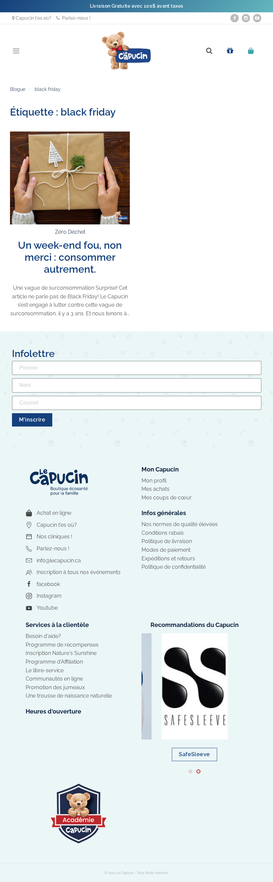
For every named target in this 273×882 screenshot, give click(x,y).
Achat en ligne (54, 513)
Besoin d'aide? (43, 636)
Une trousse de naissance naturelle (69, 696)
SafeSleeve (194, 754)
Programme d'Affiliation (54, 662)
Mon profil (153, 480)
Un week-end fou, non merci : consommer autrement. (70, 257)
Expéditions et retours (168, 558)
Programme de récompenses (62, 645)
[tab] (190, 771)
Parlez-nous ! (75, 18)
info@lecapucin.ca (59, 560)
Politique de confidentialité (173, 567)
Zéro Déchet (70, 232)
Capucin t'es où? (33, 18)
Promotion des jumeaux (55, 687)
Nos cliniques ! (54, 536)
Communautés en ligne (54, 679)
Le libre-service (45, 670)
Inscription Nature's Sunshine (61, 653)
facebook (48, 584)
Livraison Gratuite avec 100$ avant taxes (136, 6)
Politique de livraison (166, 541)
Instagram (49, 596)
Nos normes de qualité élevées (179, 524)
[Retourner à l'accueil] (126, 51)
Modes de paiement (165, 550)
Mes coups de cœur (166, 497)
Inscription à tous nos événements (79, 572)
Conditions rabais (162, 533)
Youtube (47, 608)
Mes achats (155, 489)
